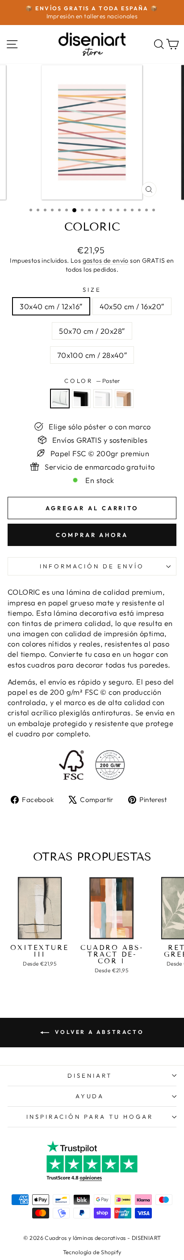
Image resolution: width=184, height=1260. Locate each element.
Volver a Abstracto (98, 1032)
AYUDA (90, 1096)
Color (92, 380)
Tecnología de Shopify (92, 1252)
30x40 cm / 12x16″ (51, 306)
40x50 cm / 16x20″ (132, 306)
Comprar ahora (92, 534)
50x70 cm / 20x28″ (92, 331)
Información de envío (92, 566)
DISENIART (89, 1075)
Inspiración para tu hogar (89, 1116)
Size (92, 289)
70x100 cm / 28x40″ (92, 355)
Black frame (81, 398)
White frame (103, 398)
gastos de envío (106, 260)
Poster (60, 398)
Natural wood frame (124, 398)
